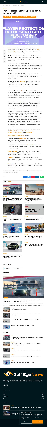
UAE (31, 170)
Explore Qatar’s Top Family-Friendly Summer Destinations (11, 237)
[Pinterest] (4, 59)
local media (15, 170)
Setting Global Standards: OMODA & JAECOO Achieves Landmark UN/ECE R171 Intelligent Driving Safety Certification (33, 200)
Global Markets (25, 130)
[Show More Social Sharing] (38, 17)
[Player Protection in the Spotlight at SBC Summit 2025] (23, 32)
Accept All (38, 421)
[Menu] (5, 2)
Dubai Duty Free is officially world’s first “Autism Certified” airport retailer (26, 407)
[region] (32, 417)
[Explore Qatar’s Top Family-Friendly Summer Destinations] (12, 228)
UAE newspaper (14, 172)
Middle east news (22, 170)
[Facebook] (4, 51)
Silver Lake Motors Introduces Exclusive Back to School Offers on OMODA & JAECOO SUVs (12, 256)
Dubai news (10, 170)
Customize (26, 421)
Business (5, 8)
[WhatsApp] (4, 62)
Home (4, 5)
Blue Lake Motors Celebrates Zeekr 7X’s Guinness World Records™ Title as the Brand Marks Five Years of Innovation (12, 199)
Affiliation (20, 132)
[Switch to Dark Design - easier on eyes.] (42, 1)
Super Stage (29, 132)
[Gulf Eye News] (23, 2)
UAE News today (7, 172)
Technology (14, 132)
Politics (4, 394)
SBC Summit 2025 (12, 47)
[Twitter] (4, 53)
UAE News (41, 170)
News (28, 170)
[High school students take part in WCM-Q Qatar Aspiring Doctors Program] (34, 209)
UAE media (35, 170)
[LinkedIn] (4, 56)
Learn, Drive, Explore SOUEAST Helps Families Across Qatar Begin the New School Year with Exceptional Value (33, 238)
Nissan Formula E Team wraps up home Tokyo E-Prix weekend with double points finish (12, 219)
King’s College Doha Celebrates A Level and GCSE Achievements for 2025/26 (34, 245)
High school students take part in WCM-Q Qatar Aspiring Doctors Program (34, 218)
